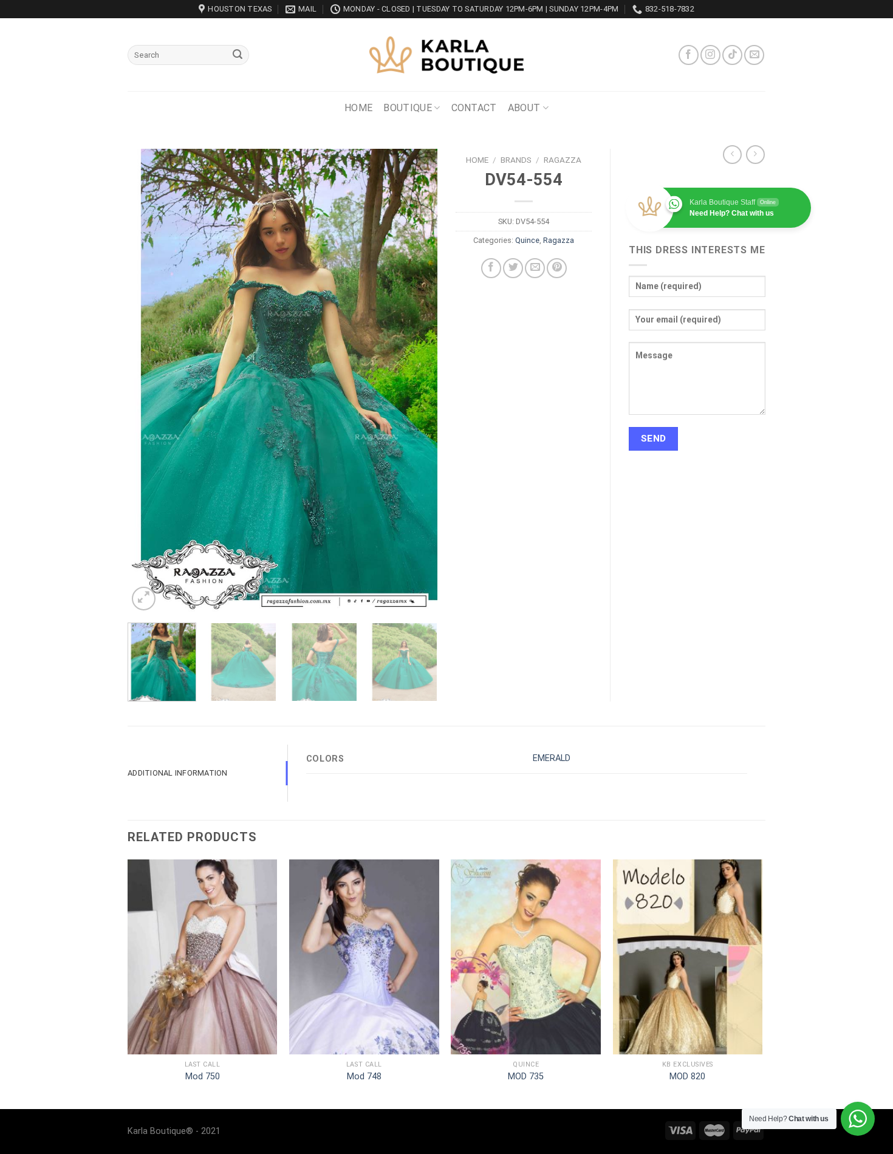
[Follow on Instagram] (710, 55)
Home (358, 108)
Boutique (407, 108)
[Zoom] (144, 598)
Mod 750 (202, 1076)
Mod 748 (364, 1076)
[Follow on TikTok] (732, 55)
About (524, 108)
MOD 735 (526, 1076)
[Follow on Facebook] (689, 55)
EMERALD (551, 758)
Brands (516, 160)
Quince (527, 240)
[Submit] (237, 55)
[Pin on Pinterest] (557, 268)
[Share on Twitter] (513, 268)
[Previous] (149, 381)
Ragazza (562, 160)
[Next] (416, 381)
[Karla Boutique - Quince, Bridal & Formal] (446, 54)
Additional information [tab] (178, 772)
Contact (474, 108)
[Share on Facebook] (491, 268)
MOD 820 (687, 1076)
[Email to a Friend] (535, 268)
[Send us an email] (754, 55)
